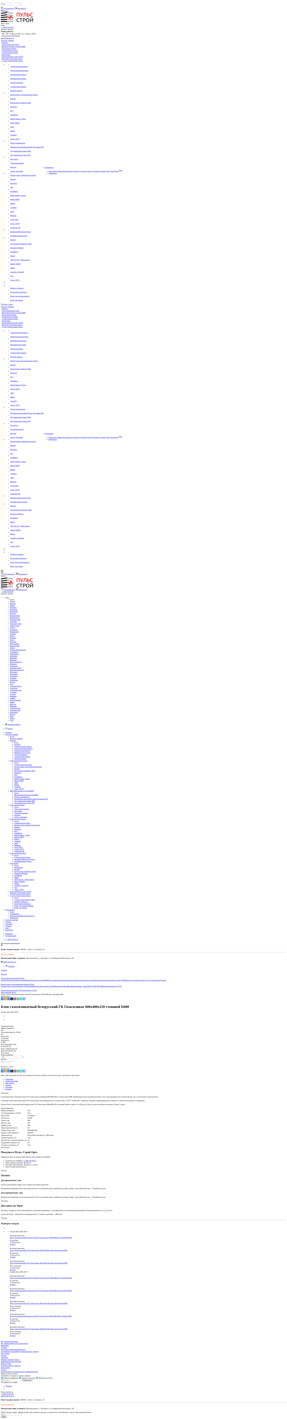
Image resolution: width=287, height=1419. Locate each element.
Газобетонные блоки (22, 823)
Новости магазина (28, 1378)
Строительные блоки (22, 857)
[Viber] (14, 998)
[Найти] (2, 6)
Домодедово (14, 626)
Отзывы (4, 1347)
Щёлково (13, 706)
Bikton (103, 986)
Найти (4, 1417)
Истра (12, 636)
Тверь (12, 718)
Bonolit (31, 986)
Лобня (12, 648)
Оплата (4, 1356)
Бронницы (14, 612)
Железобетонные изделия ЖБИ (26, 795)
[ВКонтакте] (2, 998)
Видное (13, 614)
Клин (12, 640)
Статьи (3, 1370)
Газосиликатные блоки (23, 765)
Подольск (13, 672)
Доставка (4, 1358)
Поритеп (57, 986)
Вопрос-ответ (6, 1364)
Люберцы (13, 656)
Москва (13, 604)
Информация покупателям (11, 1362)
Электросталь (15, 710)
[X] (11, 998)
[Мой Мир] (8, 998)
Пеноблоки (18, 867)
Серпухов (13, 688)
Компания (5, 1345)
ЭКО (99, 986)
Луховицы (14, 652)
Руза (11, 684)
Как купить (5, 1354)
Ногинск (13, 664)
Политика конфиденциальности (13, 1350)
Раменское (14, 680)
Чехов (12, 702)
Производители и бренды (11, 1366)
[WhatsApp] (18, 998)
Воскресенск (15, 618)
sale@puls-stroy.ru (7, 38)
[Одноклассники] (5, 998)
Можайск (13, 658)
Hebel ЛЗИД (92, 986)
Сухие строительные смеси (24, 900)
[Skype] (21, 998)
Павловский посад (17, 670)
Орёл (12, 716)
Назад (12, 599)
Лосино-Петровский (18, 650)
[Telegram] (24, 998)
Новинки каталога (45, 1378)
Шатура (13, 704)
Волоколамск (15, 616)
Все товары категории (9, 1341)
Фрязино (13, 696)
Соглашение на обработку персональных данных (20, 1352)
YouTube (11, 966)
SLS (62, 986)
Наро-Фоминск (16, 662)
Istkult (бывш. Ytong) (80, 986)
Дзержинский (15, 620)
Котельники (14, 644)
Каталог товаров (16, 738)
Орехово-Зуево (15, 668)
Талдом (13, 694)
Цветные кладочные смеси (135, 980)
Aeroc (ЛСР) (117, 986)
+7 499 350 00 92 (7, 27)
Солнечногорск (16, 690)
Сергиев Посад (15, 686)
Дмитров (13, 622)
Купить (12, 1244)
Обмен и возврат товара (10, 1360)
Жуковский (14, 632)
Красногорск (15, 646)
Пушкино (13, 676)
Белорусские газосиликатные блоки (14, 986)
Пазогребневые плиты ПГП (114, 980)
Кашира (13, 638)
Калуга (12, 714)
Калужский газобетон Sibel (44, 986)
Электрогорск (15, 708)
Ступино (13, 692)
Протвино (14, 674)
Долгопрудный (15, 624)
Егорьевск (14, 630)
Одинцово (14, 666)
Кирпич (17, 745)
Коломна (13, 608)
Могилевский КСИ (8, 992)
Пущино (13, 678)
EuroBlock (68, 986)
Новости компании (11, 1378)
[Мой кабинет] (2, 571)
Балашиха (13, 610)
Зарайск (13, 634)
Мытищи (13, 660)
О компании (14, 914)
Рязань (12, 606)
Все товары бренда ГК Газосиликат (14, 1343)
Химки (12, 698)
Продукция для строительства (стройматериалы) (19, 1372)
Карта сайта (5, 1368)
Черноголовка (15, 700)
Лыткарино (14, 654)
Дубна (12, 628)
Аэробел (109, 986)
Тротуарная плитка (21, 809)
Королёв (13, 642)
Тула (11, 720)
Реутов (12, 682)
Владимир (14, 712)
